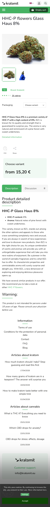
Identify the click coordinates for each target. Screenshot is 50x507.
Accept (25, 501)
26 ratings (16, 96)
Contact (25, 339)
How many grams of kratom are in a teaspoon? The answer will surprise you (25, 378)
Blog (25, 347)
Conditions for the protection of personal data (25, 333)
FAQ (25, 343)
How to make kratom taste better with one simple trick (25, 392)
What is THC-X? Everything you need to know (25, 415)
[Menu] (4, 10)
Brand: (17, 90)
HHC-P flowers (15, 287)
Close (40, 158)
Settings (25, 495)
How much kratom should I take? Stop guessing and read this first (25, 363)
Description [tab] (11, 188)
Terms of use (25, 327)
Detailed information (12, 137)
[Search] (45, 3)
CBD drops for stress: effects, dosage (25, 439)
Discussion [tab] (31, 188)
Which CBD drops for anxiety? (25, 427)
